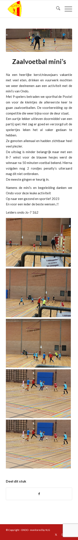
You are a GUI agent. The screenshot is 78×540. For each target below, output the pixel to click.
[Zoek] (56, 9)
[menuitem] (56, 9)
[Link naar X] (56, 534)
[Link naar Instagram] (62, 534)
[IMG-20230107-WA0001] (39, 40)
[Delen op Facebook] (39, 494)
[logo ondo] (32, 9)
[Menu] (66, 9)
